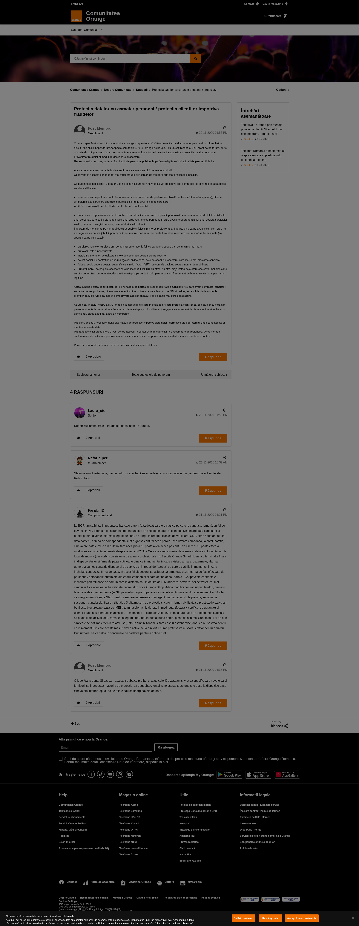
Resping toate (270, 918)
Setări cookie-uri (243, 918)
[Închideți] (353, 918)
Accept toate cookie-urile (301, 918)
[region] (179, 918)
